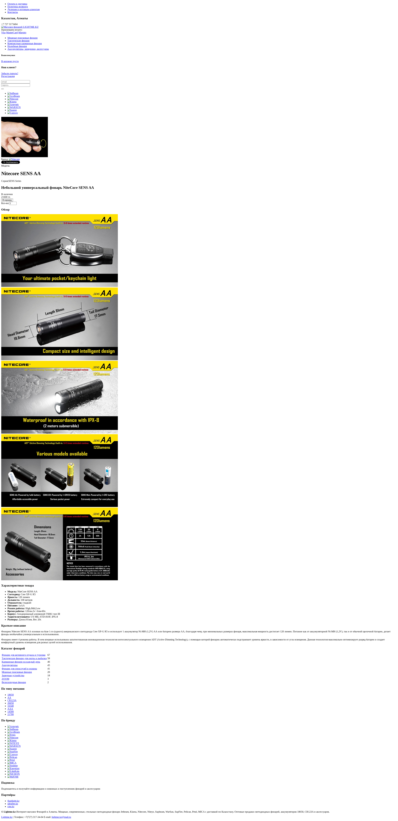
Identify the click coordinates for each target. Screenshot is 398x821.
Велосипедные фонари (14, 682)
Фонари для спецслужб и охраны (19, 668)
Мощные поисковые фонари (22, 38)
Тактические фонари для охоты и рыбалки (24, 658)
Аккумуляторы (10, 665)
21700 (10, 714)
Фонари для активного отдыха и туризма (23, 655)
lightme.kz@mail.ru (61, 817)
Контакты (12, 12)
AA (9, 697)
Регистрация (8, 76)
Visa (3, 32)
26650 (10, 703)
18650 (10, 694)
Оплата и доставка (17, 3)
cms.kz (10, 806)
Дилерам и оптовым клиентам (23, 9)
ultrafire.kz (12, 803)
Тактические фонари (18, 40)
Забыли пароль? (9, 73)
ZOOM (5, 679)
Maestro (22, 32)
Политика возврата (17, 6)
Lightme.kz (6, 817)
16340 (10, 706)
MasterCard (12, 32)
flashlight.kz (13, 801)
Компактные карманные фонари (24, 43)
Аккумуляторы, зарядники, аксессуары (28, 49)
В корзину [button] (7, 200)
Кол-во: (5, 203)
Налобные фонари (17, 46)
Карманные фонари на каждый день (21, 661)
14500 (10, 711)
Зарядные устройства (13, 675)
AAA (10, 708)
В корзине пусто (10, 61)
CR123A (11, 700)
